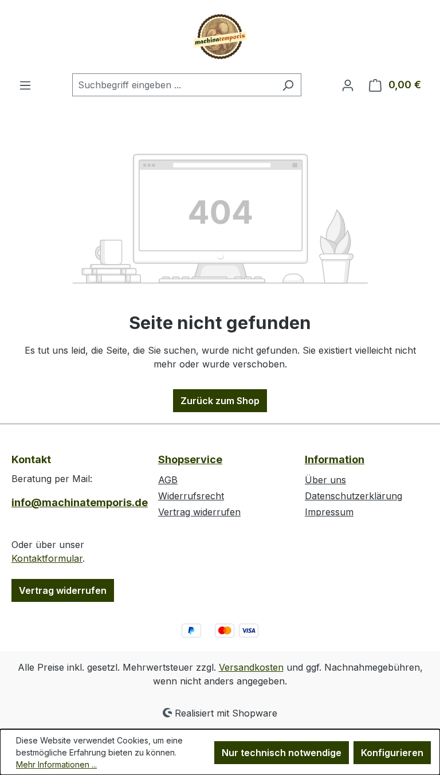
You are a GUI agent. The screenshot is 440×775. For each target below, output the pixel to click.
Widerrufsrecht (191, 496)
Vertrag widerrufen (63, 590)
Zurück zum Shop (220, 400)
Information (334, 459)
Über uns (325, 480)
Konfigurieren (392, 752)
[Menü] (25, 84)
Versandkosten (251, 667)
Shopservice (190, 459)
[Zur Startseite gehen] (220, 37)
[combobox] (173, 84)
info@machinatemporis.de (73, 502)
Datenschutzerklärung (353, 496)
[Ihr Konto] (348, 84)
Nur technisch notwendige (281, 752)
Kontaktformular (46, 558)
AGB (168, 480)
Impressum (329, 512)
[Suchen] (287, 84)
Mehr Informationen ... (56, 764)
